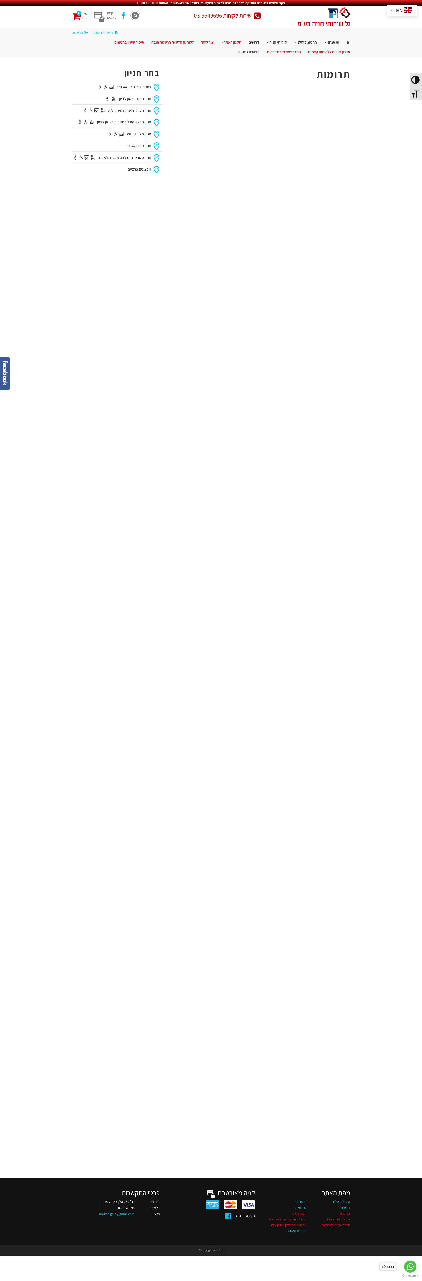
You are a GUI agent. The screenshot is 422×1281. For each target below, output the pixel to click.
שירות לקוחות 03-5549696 (223, 15)
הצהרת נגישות (249, 52)
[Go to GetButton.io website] (410, 1276)
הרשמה (77, 32)
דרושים (254, 42)
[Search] (135, 15)
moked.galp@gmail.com (117, 1214)
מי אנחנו (333, 42)
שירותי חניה (278, 42)
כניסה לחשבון (103, 32)
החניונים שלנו (307, 42)
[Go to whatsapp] (410, 1267)
